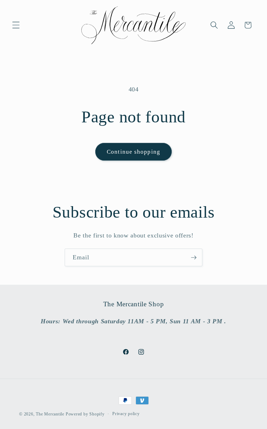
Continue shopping (133, 151)
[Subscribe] (193, 258)
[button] (16, 25)
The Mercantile (50, 414)
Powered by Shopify (85, 414)
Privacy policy (126, 413)
